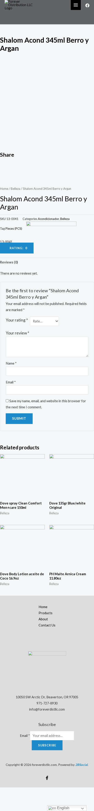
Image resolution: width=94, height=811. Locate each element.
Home (4, 188)
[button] (47, 164)
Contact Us (47, 625)
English (62, 808)
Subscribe (47, 745)
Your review (17, 333)
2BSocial (81, 765)
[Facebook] (87, 5)
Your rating (17, 320)
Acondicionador (48, 219)
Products (45, 613)
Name (11, 363)
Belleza (15, 188)
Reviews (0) (9, 262)
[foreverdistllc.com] (21, 5)
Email (11, 382)
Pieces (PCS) (13, 228)
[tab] (47, 262)
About (43, 619)
